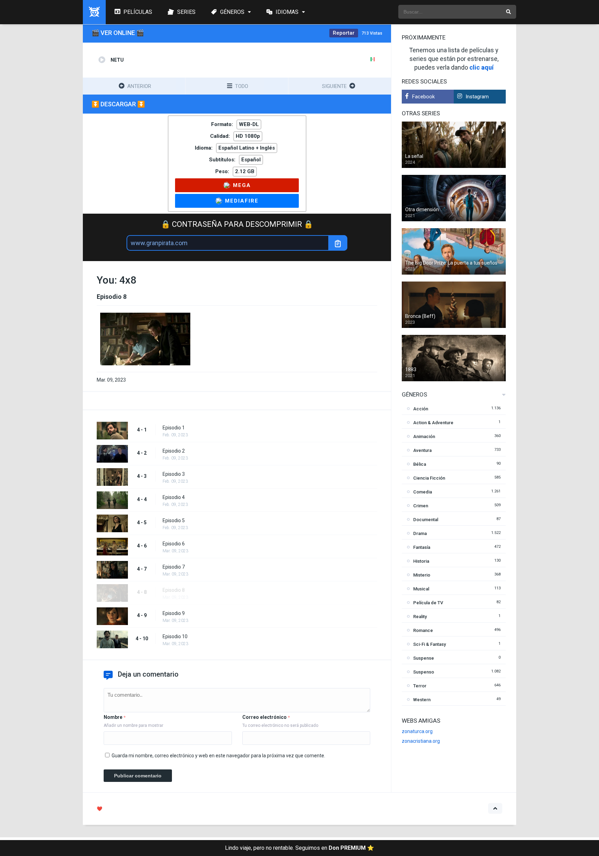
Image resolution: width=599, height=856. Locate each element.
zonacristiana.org (421, 741)
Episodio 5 (174, 520)
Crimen (420, 505)
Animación (424, 436)
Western (422, 699)
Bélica (419, 464)
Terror (419, 685)
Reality (420, 616)
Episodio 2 (174, 451)
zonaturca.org (417, 731)
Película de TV (428, 602)
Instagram (477, 96)
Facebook (423, 96)
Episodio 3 (174, 474)
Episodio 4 (174, 497)
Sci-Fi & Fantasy (429, 644)
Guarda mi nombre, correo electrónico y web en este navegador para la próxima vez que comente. (218, 755)
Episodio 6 (174, 543)
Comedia (422, 491)
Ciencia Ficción (429, 478)
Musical (421, 588)
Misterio (421, 575)
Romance (423, 630)
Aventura (422, 450)
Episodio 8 (174, 590)
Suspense (423, 658)
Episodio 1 (174, 427)
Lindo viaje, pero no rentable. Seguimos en (299, 848)
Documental (425, 519)
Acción (420, 408)
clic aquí (481, 67)
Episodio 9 (174, 613)
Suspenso (423, 672)
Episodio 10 (175, 636)
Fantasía (421, 547)
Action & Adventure (433, 422)
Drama (420, 533)
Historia (421, 561)
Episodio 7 (174, 567)
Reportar (344, 33)
